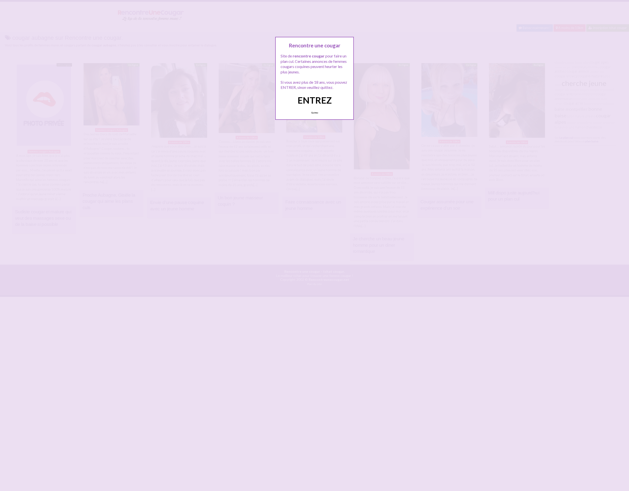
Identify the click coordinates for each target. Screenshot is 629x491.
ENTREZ (315, 100)
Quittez (314, 112)
